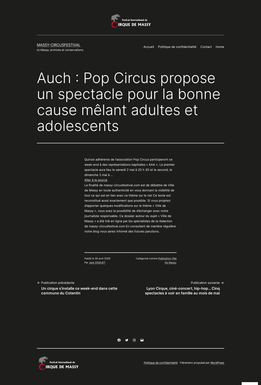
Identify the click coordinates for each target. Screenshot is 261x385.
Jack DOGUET (97, 262)
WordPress (217, 362)
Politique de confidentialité (177, 47)
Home (220, 47)
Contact (206, 47)
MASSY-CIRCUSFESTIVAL (59, 45)
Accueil (148, 47)
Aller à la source (95, 180)
